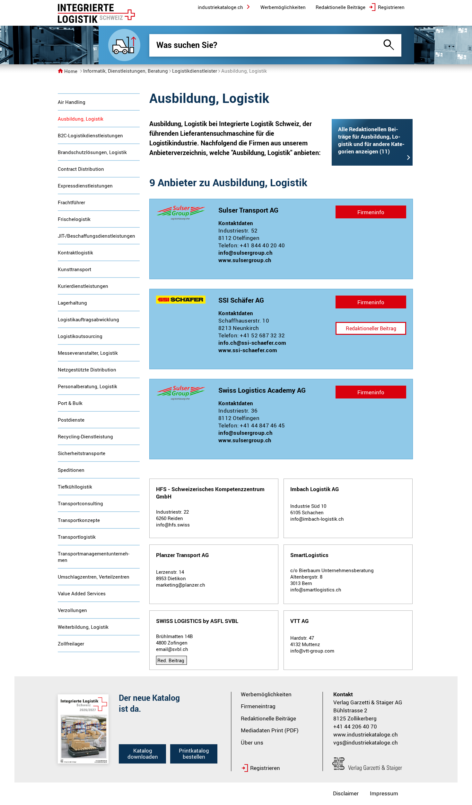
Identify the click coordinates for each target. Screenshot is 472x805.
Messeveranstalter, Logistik (88, 353)
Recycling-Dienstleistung (85, 436)
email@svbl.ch (172, 649)
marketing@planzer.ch (180, 584)
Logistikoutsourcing (80, 336)
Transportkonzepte (79, 520)
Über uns (252, 742)
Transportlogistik (77, 537)
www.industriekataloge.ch (365, 734)
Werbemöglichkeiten (266, 694)
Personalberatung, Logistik (87, 386)
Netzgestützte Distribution (87, 369)
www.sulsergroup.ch (245, 260)
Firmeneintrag (258, 706)
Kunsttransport (74, 269)
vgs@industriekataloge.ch (365, 742)
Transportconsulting (80, 503)
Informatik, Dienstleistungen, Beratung (125, 71)
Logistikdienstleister (194, 71)
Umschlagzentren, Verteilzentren (93, 576)
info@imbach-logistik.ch (317, 519)
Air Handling (71, 102)
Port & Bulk (70, 403)
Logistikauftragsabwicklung (88, 319)
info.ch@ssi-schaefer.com (252, 342)
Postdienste (71, 419)
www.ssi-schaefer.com (247, 350)
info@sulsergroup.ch (245, 252)
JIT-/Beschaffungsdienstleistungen (96, 236)
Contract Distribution (81, 169)
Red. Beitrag (170, 660)
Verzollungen (72, 610)
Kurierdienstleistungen (83, 286)
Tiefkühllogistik (75, 486)
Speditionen (71, 470)
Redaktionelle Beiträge (268, 718)
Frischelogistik (74, 219)
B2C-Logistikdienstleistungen (90, 135)
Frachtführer (71, 202)
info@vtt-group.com (312, 650)
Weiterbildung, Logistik (83, 627)
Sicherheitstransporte (81, 453)
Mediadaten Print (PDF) (270, 730)
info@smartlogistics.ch (315, 589)
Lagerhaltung (72, 302)
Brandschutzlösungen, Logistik (92, 152)
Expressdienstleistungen (85, 185)
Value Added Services (82, 593)
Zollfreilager (71, 643)
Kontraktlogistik (75, 252)
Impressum (384, 793)
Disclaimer (346, 793)
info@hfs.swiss (173, 524)
